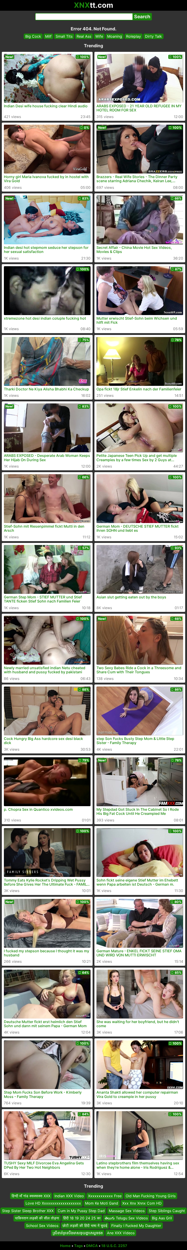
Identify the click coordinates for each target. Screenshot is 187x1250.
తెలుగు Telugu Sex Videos (126, 1218)
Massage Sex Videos (127, 1210)
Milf (48, 36)
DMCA (92, 1246)
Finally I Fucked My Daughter (136, 1225)
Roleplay (133, 36)
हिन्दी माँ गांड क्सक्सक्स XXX (31, 1196)
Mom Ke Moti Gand (101, 1203)
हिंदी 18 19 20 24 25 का (82, 1218)
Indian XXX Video (69, 1196)
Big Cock (33, 36)
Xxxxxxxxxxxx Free (105, 1196)
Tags (78, 1246)
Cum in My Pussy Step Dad (81, 1210)
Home (65, 1246)
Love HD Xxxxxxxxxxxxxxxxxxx (53, 1203)
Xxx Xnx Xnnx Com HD (142, 1203)
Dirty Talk (153, 36)
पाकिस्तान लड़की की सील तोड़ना (37, 1218)
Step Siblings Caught (167, 1210)
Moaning (114, 36)
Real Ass (84, 36)
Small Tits (64, 36)
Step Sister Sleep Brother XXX (28, 1210)
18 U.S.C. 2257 (114, 1246)
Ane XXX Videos (121, 1233)
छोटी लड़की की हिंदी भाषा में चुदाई (84, 1225)
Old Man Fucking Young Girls (151, 1196)
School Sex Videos (42, 1225)
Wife (99, 36)
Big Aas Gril (162, 1218)
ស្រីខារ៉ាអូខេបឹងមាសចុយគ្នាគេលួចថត (78, 1233)
